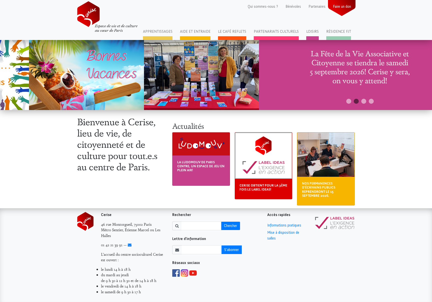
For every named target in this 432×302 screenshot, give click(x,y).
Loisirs (312, 31)
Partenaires (317, 6)
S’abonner (231, 250)
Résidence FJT (338, 31)
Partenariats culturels (276, 31)
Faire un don (342, 6)
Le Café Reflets (232, 31)
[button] (348, 101)
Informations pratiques (284, 225)
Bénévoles (293, 6)
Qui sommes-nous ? (263, 6)
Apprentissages (157, 31)
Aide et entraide (195, 31)
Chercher (230, 226)
